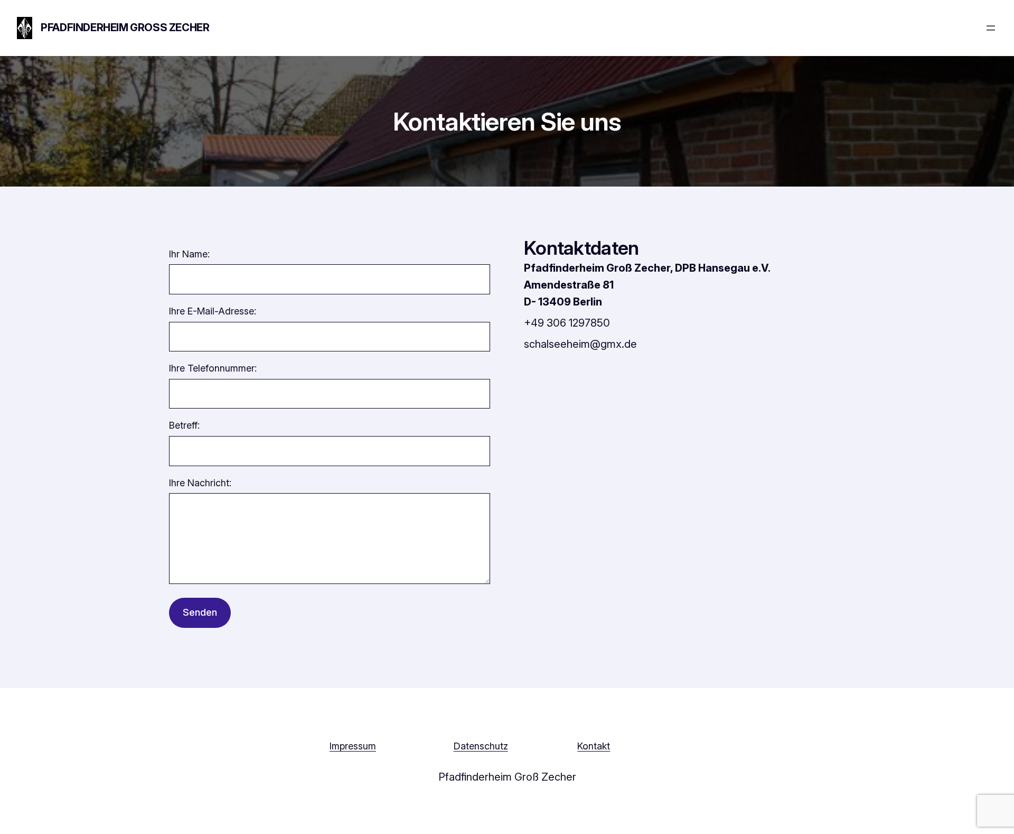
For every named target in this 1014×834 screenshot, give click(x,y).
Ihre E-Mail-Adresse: (212, 311)
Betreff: (184, 425)
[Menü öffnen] (990, 28)
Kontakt (593, 746)
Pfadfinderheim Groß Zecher (125, 27)
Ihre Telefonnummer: (213, 368)
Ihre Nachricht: (200, 482)
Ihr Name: (189, 254)
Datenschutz (481, 746)
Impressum (353, 746)
